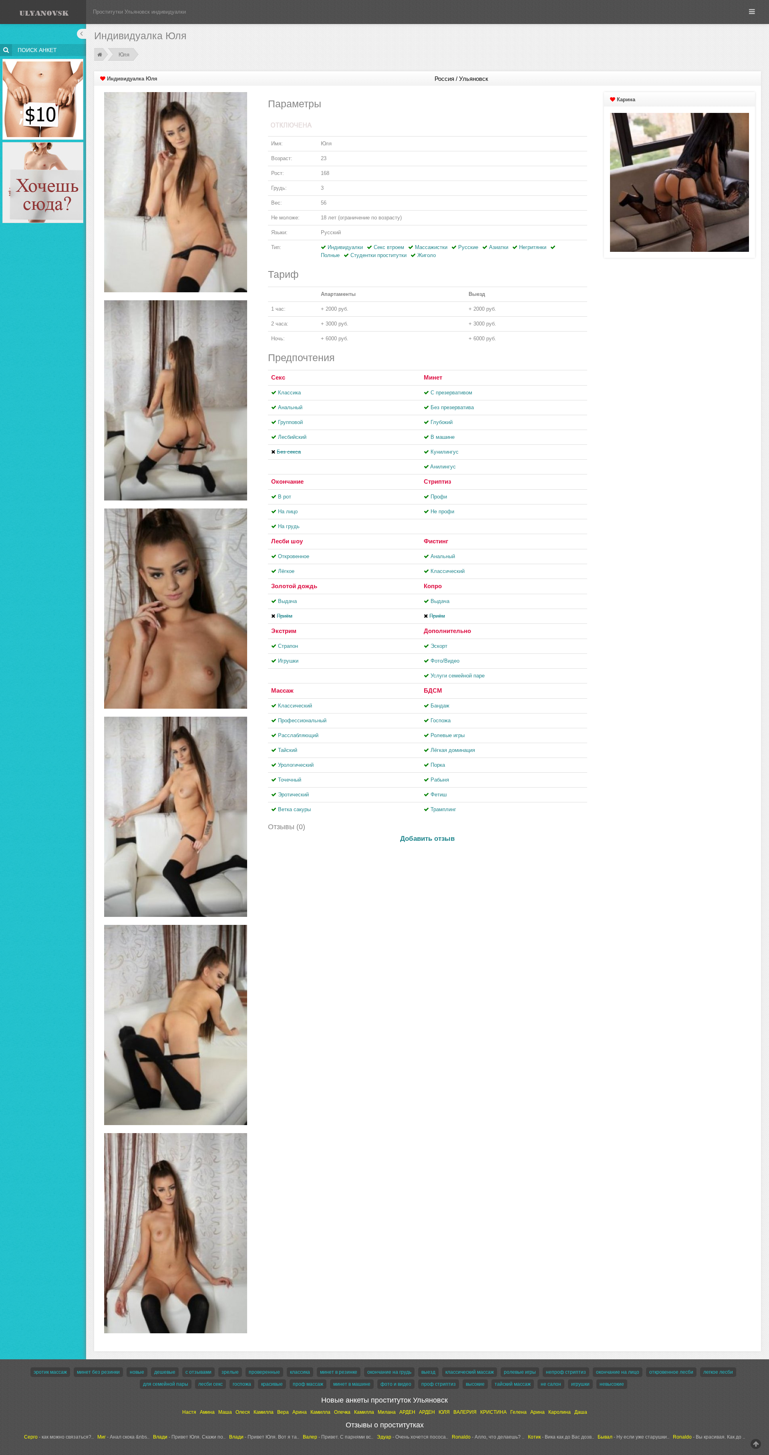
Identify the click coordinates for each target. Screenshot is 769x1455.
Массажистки (431, 247)
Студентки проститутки (378, 255)
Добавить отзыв (427, 838)
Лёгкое (286, 571)
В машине (443, 437)
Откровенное (293, 556)
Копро (433, 586)
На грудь (289, 526)
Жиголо (426, 255)
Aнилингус (443, 467)
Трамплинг (443, 809)
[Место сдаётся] (43, 144)
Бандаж (440, 706)
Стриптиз (437, 481)
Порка (438, 765)
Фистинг (436, 541)
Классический (448, 571)
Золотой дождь (294, 586)
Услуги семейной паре (458, 676)
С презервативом (451, 393)
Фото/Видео (445, 661)
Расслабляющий (298, 735)
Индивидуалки (345, 247)
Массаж (282, 690)
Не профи (442, 511)
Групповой (290, 422)
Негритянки (532, 247)
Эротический (293, 795)
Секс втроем (389, 247)
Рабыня (440, 780)
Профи (439, 497)
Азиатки (498, 247)
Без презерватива (452, 407)
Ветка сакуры (294, 809)
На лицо (288, 511)
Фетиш (439, 795)
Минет (433, 377)
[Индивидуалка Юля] (175, 192)
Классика (289, 393)
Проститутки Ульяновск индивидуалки (139, 12)
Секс (278, 377)
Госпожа (441, 720)
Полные (330, 255)
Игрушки (288, 661)
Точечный (289, 780)
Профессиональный (302, 720)
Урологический (296, 765)
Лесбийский (292, 437)
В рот (284, 497)
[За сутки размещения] (43, 60)
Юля (125, 55)
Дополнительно (447, 630)
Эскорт (439, 646)
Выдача (287, 601)
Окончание (287, 481)
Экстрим (283, 630)
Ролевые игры (448, 735)
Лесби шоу (287, 541)
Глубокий (442, 422)
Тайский (287, 750)
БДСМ (433, 690)
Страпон (288, 646)
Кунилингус (445, 452)
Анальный (290, 407)
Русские (468, 247)
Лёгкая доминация (453, 750)
